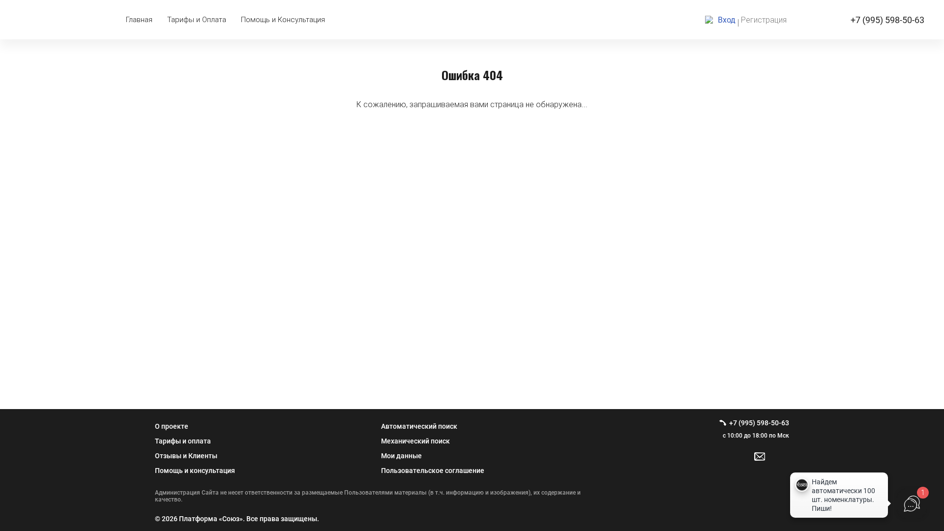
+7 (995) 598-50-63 (887, 20)
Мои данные (401, 456)
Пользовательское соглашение (432, 470)
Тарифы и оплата (183, 441)
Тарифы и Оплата (196, 19)
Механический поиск (415, 441)
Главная (139, 19)
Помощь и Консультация (283, 19)
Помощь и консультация (195, 470)
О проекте (171, 426)
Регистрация (764, 20)
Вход (727, 20)
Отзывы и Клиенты (186, 456)
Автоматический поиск (419, 426)
